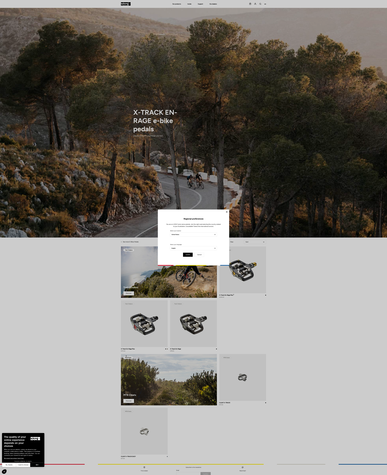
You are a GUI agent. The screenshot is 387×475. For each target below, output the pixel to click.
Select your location (175, 230)
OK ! (37, 465)
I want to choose (23, 465)
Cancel (199, 255)
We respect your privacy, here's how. (14, 458)
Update (188, 255)
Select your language (176, 244)
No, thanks (9, 465)
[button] (4, 471)
